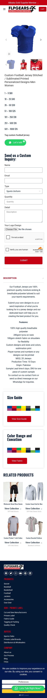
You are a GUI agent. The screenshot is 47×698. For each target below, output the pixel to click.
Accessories (9, 599)
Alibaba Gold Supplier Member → (23, 2)
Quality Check (9, 625)
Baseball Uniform (34, 545)
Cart (43, 9)
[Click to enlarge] (9, 54)
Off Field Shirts (13, 545)
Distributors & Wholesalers (14, 642)
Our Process (9, 655)
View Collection (13, 508)
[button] (28, 688)
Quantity (8, 197)
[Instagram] (16, 573)
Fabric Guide (9, 619)
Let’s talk (17, 142)
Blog (6, 659)
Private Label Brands (12, 639)
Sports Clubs (9, 636)
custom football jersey (19, 135)
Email (7, 175)
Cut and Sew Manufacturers (15, 612)
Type (7, 186)
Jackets (7, 596)
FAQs (6, 662)
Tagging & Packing (11, 622)
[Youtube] (20, 573)
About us (7, 652)
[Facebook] (6, 573)
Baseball (7, 587)
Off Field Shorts (13, 511)
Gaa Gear (8, 603)
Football (7, 593)
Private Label (9, 616)
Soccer (6, 584)
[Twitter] (11, 573)
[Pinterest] (25, 573)
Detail (7, 207)
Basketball (8, 590)
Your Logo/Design (13, 225)
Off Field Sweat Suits (34, 511)
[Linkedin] (30, 573)
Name (7, 165)
